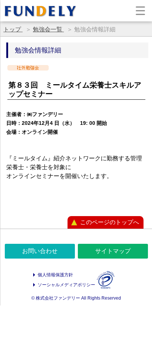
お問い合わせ (40, 251)
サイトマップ (113, 251)
